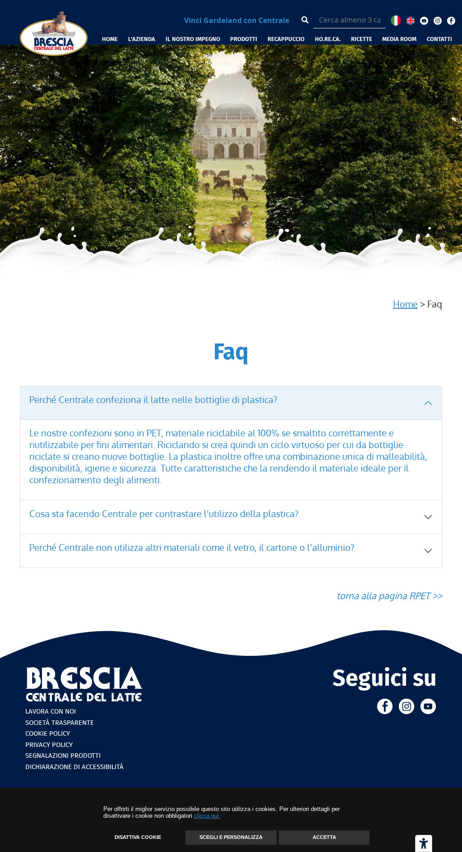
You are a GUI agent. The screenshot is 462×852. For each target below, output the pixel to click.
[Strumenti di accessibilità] (423, 843)
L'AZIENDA (141, 39)
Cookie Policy (47, 733)
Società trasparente (59, 723)
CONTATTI (439, 39)
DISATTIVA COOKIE (138, 837)
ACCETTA (324, 837)
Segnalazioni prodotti (63, 755)
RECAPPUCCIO (286, 39)
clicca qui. (207, 815)
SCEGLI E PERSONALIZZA (231, 837)
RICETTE (361, 39)
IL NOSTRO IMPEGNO (193, 39)
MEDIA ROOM (399, 39)
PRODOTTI (243, 39)
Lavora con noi (50, 711)
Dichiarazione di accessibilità (74, 767)
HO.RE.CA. (328, 39)
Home (405, 304)
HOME (110, 39)
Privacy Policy (49, 745)
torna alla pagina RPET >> (389, 595)
